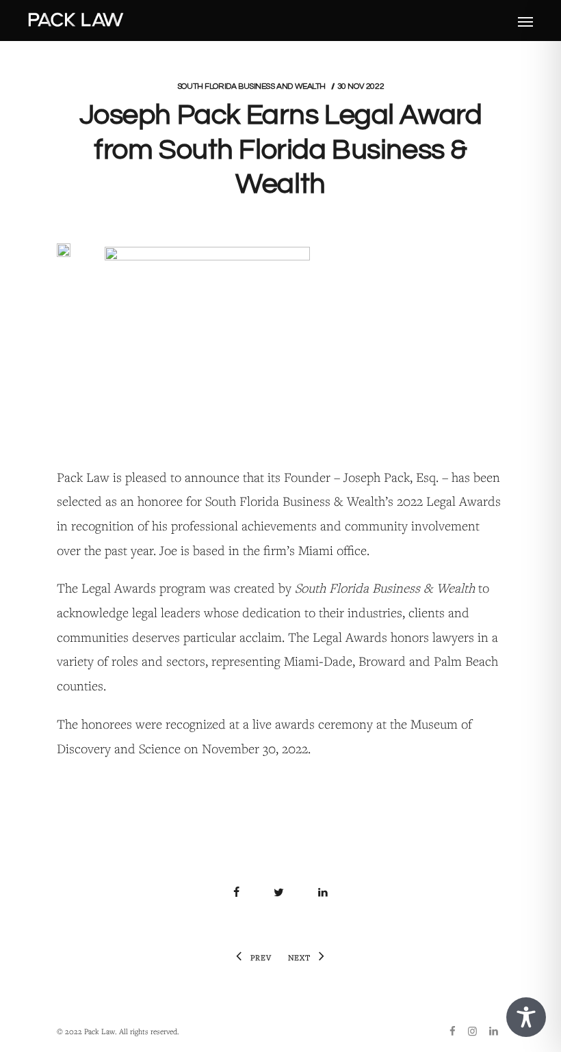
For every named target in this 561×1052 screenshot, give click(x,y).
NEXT (299, 957)
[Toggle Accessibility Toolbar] (526, 1017)
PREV (261, 957)
